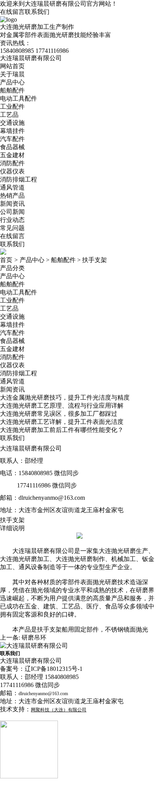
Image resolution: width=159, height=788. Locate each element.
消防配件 (12, 163)
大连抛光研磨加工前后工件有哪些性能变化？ (61, 430)
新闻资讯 (12, 203)
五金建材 (12, 155)
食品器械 (12, 147)
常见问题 (12, 228)
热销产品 (12, 195)
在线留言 (12, 11)
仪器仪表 (12, 171)
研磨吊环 (34, 637)
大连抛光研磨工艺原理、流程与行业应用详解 (61, 405)
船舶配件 (12, 90)
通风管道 (12, 187)
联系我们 (37, 11)
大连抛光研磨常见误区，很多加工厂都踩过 (58, 413)
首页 (6, 260)
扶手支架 (94, 260)
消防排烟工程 (18, 179)
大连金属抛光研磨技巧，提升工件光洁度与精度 (65, 397)
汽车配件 (12, 139)
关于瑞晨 (12, 74)
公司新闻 (12, 211)
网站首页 (12, 66)
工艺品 (9, 114)
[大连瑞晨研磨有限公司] (34, 645)
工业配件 (12, 106)
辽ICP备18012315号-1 (54, 668)
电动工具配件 (18, 98)
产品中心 (12, 82)
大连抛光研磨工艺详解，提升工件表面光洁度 (61, 421)
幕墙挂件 (12, 131)
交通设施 (12, 122)
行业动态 (12, 220)
